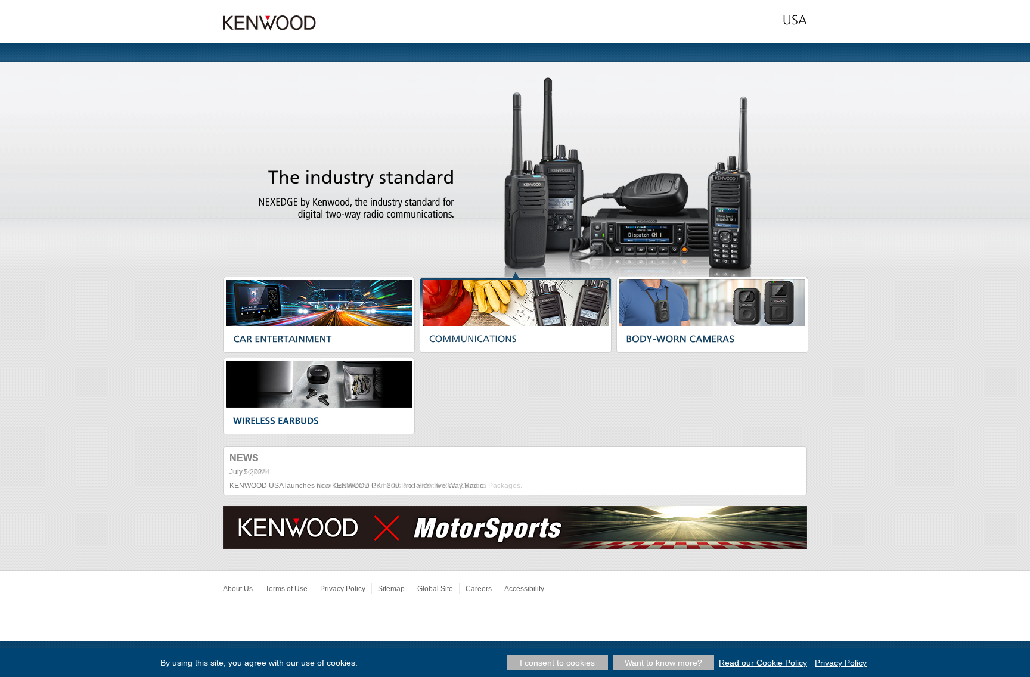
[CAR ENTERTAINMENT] (319, 299)
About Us (238, 589)
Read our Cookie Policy (763, 662)
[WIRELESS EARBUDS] (319, 381)
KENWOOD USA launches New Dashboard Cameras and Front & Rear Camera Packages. (375, 486)
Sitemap (391, 589)
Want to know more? (663, 662)
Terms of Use (286, 589)
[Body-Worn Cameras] (712, 299)
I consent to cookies (557, 662)
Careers (479, 589)
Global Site (435, 589)
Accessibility (524, 589)
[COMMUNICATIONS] (515, 299)
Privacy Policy (342, 589)
